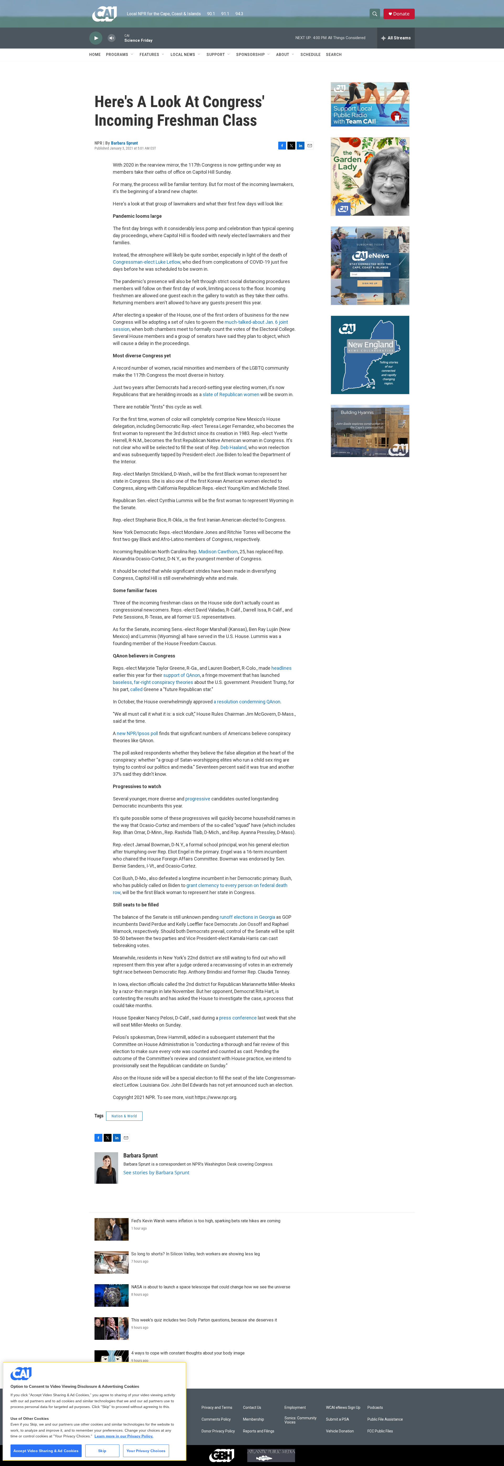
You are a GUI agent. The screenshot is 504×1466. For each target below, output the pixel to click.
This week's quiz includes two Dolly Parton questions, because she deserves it (204, 1320)
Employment (295, 1408)
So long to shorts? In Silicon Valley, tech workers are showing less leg (195, 1253)
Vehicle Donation (340, 1431)
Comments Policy (216, 1419)
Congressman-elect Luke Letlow (146, 262)
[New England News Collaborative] (370, 355)
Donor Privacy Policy (218, 1431)
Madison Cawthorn (218, 551)
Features (149, 54)
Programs (117, 54)
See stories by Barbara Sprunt (156, 1172)
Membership (253, 1419)
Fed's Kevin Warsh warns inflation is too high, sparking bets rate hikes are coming (205, 1220)
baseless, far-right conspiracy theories (153, 682)
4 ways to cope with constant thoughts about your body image (188, 1353)
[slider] (120, 38)
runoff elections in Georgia (247, 917)
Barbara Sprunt (124, 143)
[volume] (111, 38)
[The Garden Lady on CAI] (370, 176)
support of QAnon (181, 675)
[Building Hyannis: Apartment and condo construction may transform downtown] (370, 431)
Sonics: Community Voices (301, 1420)
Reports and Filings (258, 1431)
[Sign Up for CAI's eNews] (370, 266)
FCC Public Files (380, 1431)
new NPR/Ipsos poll (137, 733)
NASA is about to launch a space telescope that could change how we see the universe (210, 1286)
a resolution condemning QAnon (247, 701)
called (137, 689)
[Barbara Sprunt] (106, 1168)
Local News (183, 54)
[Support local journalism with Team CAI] (370, 104)
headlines (281, 668)
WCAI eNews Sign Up (343, 1408)
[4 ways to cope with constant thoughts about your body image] (111, 1361)
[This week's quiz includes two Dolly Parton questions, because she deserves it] (111, 1328)
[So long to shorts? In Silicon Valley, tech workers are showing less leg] (111, 1262)
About (282, 54)
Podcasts (375, 1408)
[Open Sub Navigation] (132, 54)
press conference (238, 1018)
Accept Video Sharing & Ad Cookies (46, 1451)
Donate (401, 14)
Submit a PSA (337, 1419)
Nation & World (124, 1116)
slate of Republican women (231, 394)
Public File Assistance (385, 1419)
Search (334, 54)
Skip (102, 1451)
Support (216, 54)
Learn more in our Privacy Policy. (123, 1436)
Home (95, 54)
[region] (94, 1411)
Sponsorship (250, 54)
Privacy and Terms (217, 1408)
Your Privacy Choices (146, 1451)
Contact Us (252, 1408)
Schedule (311, 54)
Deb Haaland (233, 447)
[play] (96, 38)
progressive (198, 798)
